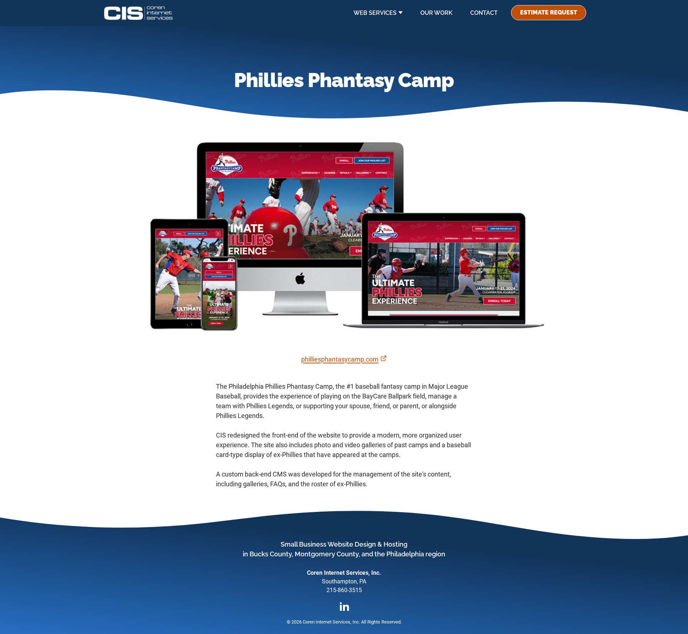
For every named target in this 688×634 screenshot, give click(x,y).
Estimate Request (548, 12)
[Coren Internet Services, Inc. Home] (138, 13)
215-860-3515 (344, 590)
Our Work (436, 12)
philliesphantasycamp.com (344, 359)
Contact (484, 12)
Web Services (375, 12)
